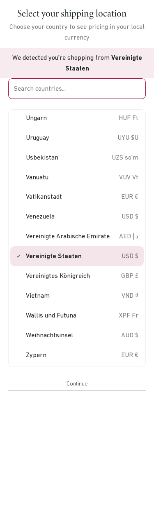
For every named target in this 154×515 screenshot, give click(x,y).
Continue (77, 383)
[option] (77, 117)
